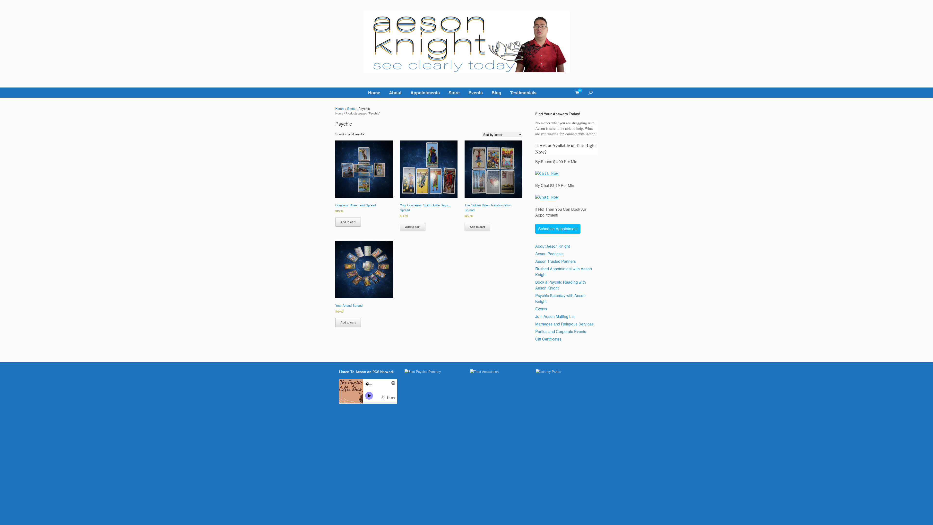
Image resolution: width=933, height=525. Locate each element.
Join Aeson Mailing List (555, 316)
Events (475, 92)
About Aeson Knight (552, 246)
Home (374, 92)
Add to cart (348, 222)
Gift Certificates (548, 339)
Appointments (425, 92)
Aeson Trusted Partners (555, 261)
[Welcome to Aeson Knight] (466, 42)
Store (454, 92)
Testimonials (523, 92)
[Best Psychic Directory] (423, 371)
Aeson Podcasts (549, 253)
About (395, 92)
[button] (590, 93)
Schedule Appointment (558, 228)
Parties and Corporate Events (560, 331)
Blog (496, 92)
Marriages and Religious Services (564, 324)
